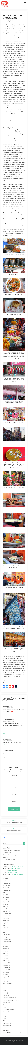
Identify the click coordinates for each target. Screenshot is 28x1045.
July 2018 (5, 951)
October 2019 (6, 918)
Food (4, 986)
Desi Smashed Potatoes (9, 859)
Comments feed (7, 1023)
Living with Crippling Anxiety (16, 866)
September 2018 (7, 946)
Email (14, 794)
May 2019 (5, 927)
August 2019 (6, 920)
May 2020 (5, 908)
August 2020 (6, 901)
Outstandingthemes (14, 1042)
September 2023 (7, 883)
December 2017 (7, 967)
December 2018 (7, 939)
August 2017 (6, 977)
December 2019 (7, 913)
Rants (4, 1007)
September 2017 (7, 974)
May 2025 (5, 880)
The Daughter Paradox (17, 874)
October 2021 (6, 887)
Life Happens (6, 995)
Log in (4, 1018)
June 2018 (5, 953)
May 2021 (5, 892)
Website (14, 801)
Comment (14, 775)
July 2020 (5, 904)
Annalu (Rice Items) (7, 983)
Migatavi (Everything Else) (9, 997)
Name (14, 787)
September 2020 (7, 899)
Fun (4, 988)
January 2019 (6, 937)
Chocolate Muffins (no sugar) (10, 855)
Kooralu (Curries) (7, 993)
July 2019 (5, 923)
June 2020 (5, 906)
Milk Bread (5, 857)
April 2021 (5, 894)
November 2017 (7, 969)
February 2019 (6, 934)
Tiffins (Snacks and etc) (8, 1009)
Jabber (4, 990)
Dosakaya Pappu (7, 852)
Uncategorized (6, 1011)
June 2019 (5, 925)
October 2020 (6, 897)
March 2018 (6, 960)
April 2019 (5, 930)
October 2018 (6, 944)
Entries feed (6, 1021)
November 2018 (7, 941)
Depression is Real (12, 872)
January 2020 (6, 911)
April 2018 (5, 958)
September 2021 (7, 890)
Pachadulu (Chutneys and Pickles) (11, 1000)
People (4, 1004)
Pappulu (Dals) (6, 1002)
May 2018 (5, 955)
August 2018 (6, 948)
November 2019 (7, 916)
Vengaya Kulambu (15, 868)
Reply (4, 714)
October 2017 (6, 972)
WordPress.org (7, 1025)
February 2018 (6, 962)
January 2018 (6, 965)
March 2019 (6, 932)
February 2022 (6, 885)
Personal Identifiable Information (11, 850)
